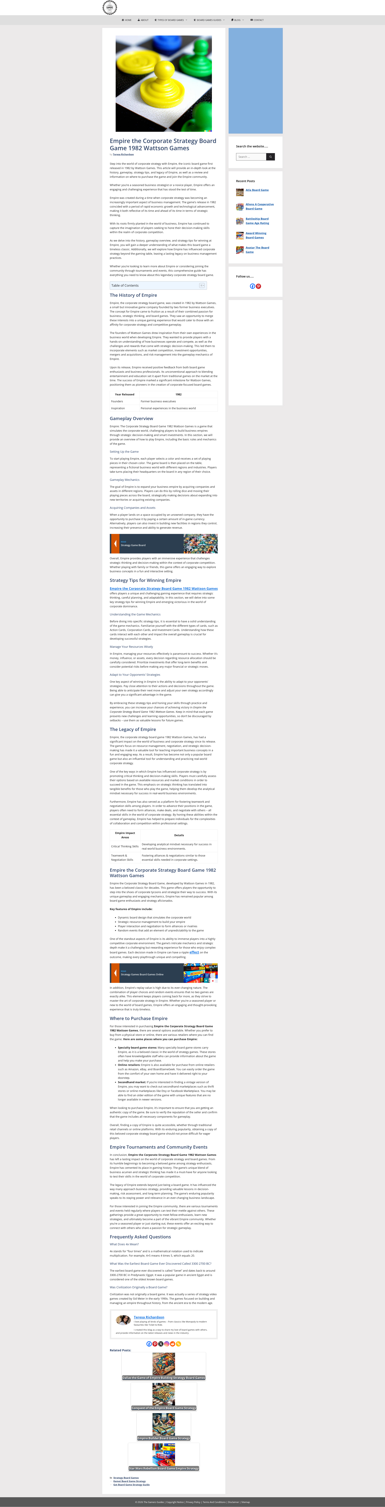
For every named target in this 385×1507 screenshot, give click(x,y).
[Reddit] (172, 1344)
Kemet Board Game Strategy (129, 1481)
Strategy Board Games (126, 1477)
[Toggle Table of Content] (200, 285)
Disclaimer (233, 1502)
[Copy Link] (178, 1344)
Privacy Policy (193, 1502)
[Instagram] (166, 1344)
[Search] (270, 156)
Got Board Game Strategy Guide (131, 1484)
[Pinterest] (155, 1344)
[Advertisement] (255, 80)
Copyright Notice (175, 1502)
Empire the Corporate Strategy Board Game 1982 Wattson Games (164, 588)
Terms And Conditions (214, 1502)
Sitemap (245, 1502)
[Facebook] (149, 1344)
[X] (160, 1344)
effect (194, 952)
